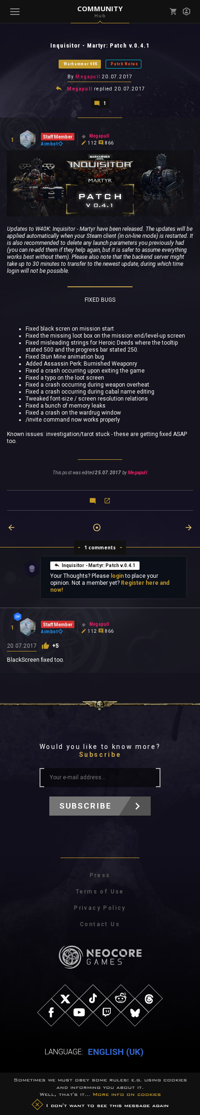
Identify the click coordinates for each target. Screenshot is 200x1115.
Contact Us (100, 924)
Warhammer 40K (81, 64)
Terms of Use (100, 891)
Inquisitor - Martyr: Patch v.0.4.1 (99, 565)
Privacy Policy (100, 908)
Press (100, 875)
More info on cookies (127, 1094)
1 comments (100, 547)
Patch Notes (124, 64)
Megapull (87, 76)
